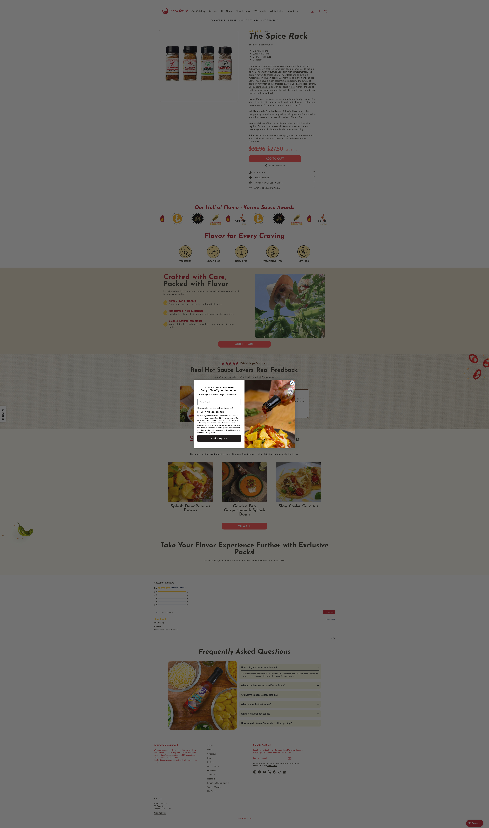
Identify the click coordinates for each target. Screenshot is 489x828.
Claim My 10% (219, 438)
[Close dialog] (292, 383)
